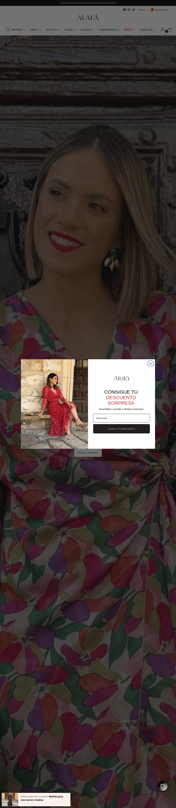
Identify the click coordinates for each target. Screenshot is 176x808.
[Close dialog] (151, 364)
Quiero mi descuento (121, 428)
